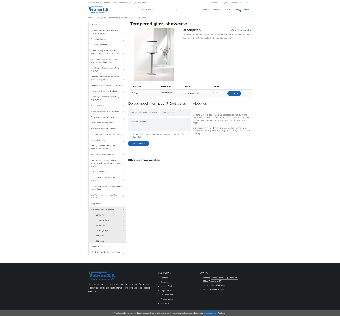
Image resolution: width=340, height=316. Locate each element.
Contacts (246, 10)
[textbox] (157, 9)
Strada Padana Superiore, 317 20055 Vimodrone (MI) (110, 2)
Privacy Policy (137, 137)
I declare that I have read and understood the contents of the (158, 135)
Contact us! (234, 93)
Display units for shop (100, 246)
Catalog (214, 2)
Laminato (100, 215)
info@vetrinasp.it (216, 289)
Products (227, 10)
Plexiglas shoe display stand (103, 154)
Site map (165, 303)
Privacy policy (167, 299)
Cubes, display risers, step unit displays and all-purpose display (105, 52)
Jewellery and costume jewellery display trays (105, 98)
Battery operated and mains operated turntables (103, 147)
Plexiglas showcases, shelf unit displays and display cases (104, 60)
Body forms (96, 204)
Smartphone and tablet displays (105, 111)
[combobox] (157, 9)
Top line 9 (100, 241)
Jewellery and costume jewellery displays (105, 69)
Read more (222, 313)
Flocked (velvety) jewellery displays (106, 85)
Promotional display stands (102, 123)
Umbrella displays (98, 140)
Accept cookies (210, 313)
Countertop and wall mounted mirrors (104, 196)
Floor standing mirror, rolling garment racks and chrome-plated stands (106, 163)
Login (224, 2)
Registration (236, 2)
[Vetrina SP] (98, 10)
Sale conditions (167, 294)
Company (216, 10)
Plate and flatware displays (102, 117)
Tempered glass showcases (121, 17)
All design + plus (103, 230)
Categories (101, 17)
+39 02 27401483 (142, 2)
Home (206, 10)
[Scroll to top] (336, 307)
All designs (141, 17)
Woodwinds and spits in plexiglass (105, 252)
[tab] (107, 25)
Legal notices (166, 290)
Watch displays (97, 105)
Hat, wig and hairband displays (104, 129)
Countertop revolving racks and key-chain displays (106, 187)
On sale (94, 25)
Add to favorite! (243, 30)
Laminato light (102, 220)
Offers (236, 10)
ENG (247, 2)
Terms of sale (167, 286)
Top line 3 (100, 236)
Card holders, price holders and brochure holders (104, 31)
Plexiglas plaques (98, 39)
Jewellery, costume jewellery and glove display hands (105, 78)
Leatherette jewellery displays (104, 91)
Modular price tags (99, 45)
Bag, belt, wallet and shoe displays (105, 134)
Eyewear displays (98, 172)
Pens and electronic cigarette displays (103, 179)
